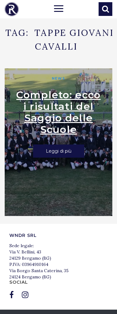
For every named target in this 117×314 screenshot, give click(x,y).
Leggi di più (58, 151)
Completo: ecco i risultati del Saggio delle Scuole (58, 112)
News (58, 78)
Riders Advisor (12, 9)
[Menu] (58, 9)
